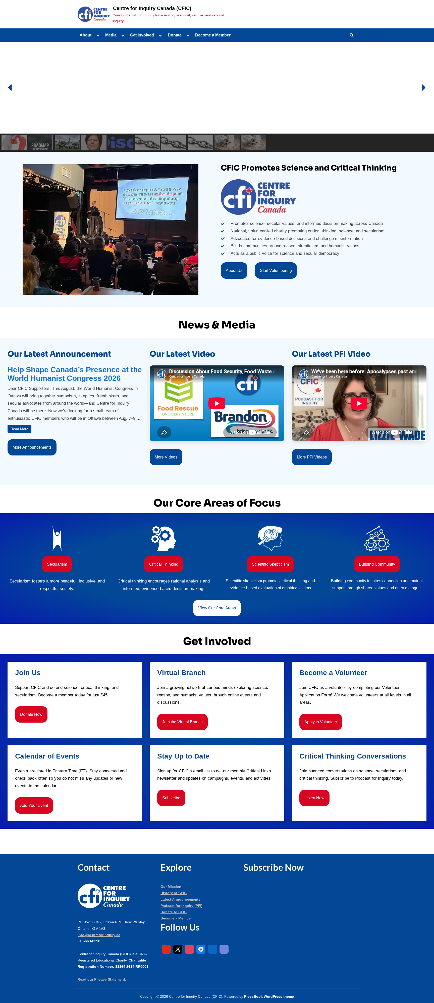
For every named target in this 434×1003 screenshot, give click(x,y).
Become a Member (213, 35)
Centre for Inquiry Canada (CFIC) (152, 8)
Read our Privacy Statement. (102, 979)
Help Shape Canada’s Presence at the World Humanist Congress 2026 (75, 373)
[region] (217, 97)
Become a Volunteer (333, 673)
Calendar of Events (47, 756)
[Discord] (224, 949)
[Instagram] (189, 949)
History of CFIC (173, 893)
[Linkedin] (212, 949)
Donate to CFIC (173, 912)
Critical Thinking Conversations (352, 756)
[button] (10, 87)
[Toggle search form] (352, 35)
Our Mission (170, 887)
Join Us (28, 673)
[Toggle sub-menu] (97, 35)
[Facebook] (201, 949)
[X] (178, 949)
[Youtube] (166, 949)
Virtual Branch (181, 673)
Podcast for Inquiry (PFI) (181, 906)
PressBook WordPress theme (269, 996)
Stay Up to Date (183, 756)
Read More (19, 429)
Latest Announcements (180, 899)
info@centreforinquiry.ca (99, 935)
